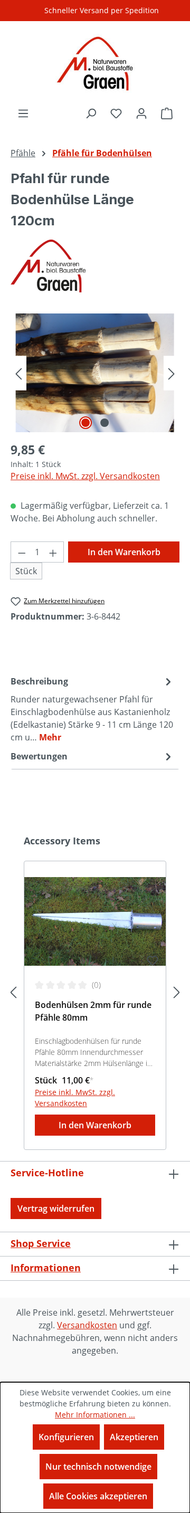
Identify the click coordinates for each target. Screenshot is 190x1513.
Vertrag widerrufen (55, 1208)
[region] (95, 372)
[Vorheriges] (18, 373)
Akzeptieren (134, 1437)
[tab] (92, 708)
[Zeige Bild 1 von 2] (85, 422)
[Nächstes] (171, 373)
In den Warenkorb (124, 552)
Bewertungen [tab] (39, 756)
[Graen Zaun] (95, 266)
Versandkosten (87, 1325)
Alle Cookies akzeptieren (98, 1496)
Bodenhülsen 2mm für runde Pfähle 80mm (93, 1011)
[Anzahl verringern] (22, 552)
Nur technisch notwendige (98, 1466)
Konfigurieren (66, 1437)
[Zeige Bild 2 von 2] (104, 422)
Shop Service (41, 1243)
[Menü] (23, 112)
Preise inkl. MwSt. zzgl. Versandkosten (85, 476)
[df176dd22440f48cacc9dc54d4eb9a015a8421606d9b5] (95, 372)
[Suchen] (90, 112)
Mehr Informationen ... (95, 1415)
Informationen (46, 1267)
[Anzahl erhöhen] (53, 552)
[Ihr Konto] (141, 112)
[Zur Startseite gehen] (95, 64)
